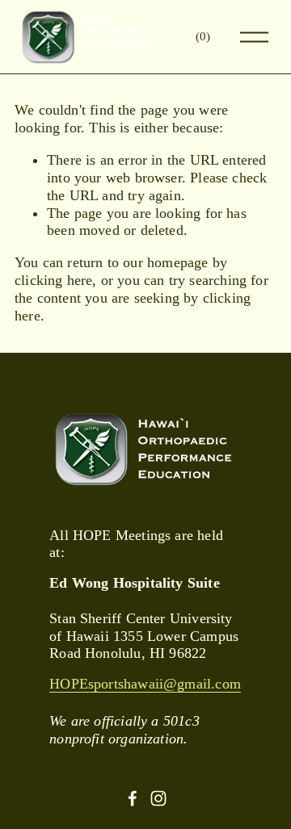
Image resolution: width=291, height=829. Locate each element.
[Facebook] (132, 798)
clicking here (53, 280)
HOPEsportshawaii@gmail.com (145, 684)
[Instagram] (158, 798)
